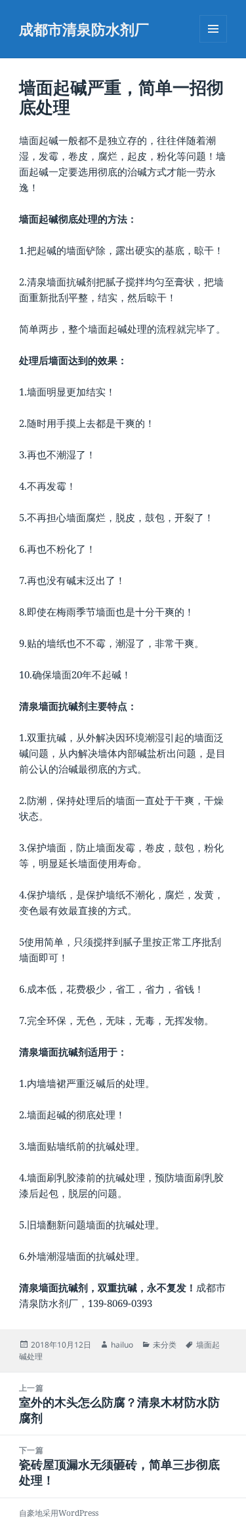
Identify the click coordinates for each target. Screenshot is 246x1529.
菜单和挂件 (213, 42)
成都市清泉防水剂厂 (84, 29)
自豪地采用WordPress (58, 1513)
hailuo (122, 1344)
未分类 (164, 1344)
